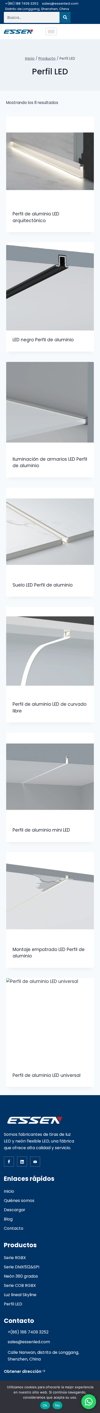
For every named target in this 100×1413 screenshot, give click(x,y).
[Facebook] (9, 1161)
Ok (45, 1405)
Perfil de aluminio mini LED (41, 830)
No (57, 1405)
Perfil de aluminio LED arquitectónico (36, 217)
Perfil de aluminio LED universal (47, 1075)
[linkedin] (22, 1161)
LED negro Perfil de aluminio (43, 340)
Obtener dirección (22, 1371)
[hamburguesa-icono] (51, 31)
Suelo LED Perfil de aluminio (43, 585)
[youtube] (35, 1161)
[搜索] (65, 17)
